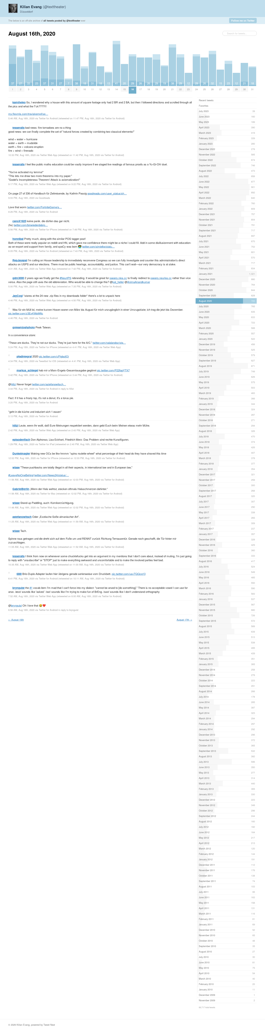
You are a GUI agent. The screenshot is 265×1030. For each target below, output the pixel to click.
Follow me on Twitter (243, 20)
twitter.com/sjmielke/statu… (98, 246)
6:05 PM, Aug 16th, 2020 (21, 251)
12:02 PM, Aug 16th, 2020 (22, 458)
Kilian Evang (23, 1024)
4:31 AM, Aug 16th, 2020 (21, 268)
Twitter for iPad (46, 444)
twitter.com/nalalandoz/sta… (109, 342)
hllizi (13, 384)
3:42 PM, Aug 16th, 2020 (21, 375)
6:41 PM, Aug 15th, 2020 (21, 578)
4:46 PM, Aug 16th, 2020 (21, 300)
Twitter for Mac (47, 493)
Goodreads (44, 198)
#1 (31, 588)
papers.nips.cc (118, 278)
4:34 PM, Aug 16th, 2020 (21, 361)
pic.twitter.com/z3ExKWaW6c (25, 313)
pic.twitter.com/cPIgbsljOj (54, 356)
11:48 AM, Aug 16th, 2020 (22, 507)
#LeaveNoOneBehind (21, 475)
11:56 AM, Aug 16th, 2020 (22, 479)
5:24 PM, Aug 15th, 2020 (21, 347)
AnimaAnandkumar (138, 282)
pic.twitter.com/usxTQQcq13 (128, 574)
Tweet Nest (49, 1024)
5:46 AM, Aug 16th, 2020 (21, 118)
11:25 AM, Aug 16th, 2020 (22, 521)
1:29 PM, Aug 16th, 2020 (21, 444)
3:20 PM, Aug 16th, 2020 (21, 402)
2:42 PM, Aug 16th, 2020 (21, 430)
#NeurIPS (65, 278)
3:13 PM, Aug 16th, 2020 (21, 416)
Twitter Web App (48, 155)
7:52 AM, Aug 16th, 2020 (21, 596)
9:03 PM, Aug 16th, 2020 (21, 198)
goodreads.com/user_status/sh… (107, 193)
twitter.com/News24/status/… (51, 475)
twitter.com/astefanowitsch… (49, 384)
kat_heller (118, 282)
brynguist (16, 605)
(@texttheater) (43, 6)
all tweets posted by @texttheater (61, 20)
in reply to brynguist (68, 610)
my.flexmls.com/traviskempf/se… (28, 114)
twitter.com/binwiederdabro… (31, 225)
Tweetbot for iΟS (47, 361)
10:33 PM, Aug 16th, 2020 (22, 155)
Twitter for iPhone (48, 229)
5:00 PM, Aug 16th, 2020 (21, 286)
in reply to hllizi (66, 388)
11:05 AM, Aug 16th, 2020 (22, 547)
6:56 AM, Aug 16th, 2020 (21, 610)
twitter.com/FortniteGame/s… (44, 207)
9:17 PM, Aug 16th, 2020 (21, 184)
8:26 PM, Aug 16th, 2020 (21, 211)
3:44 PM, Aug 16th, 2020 (21, 388)
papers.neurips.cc (161, 278)
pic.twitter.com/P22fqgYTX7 (113, 370)
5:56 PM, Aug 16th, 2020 (21, 229)
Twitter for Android (48, 118)
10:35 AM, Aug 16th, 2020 (22, 564)
